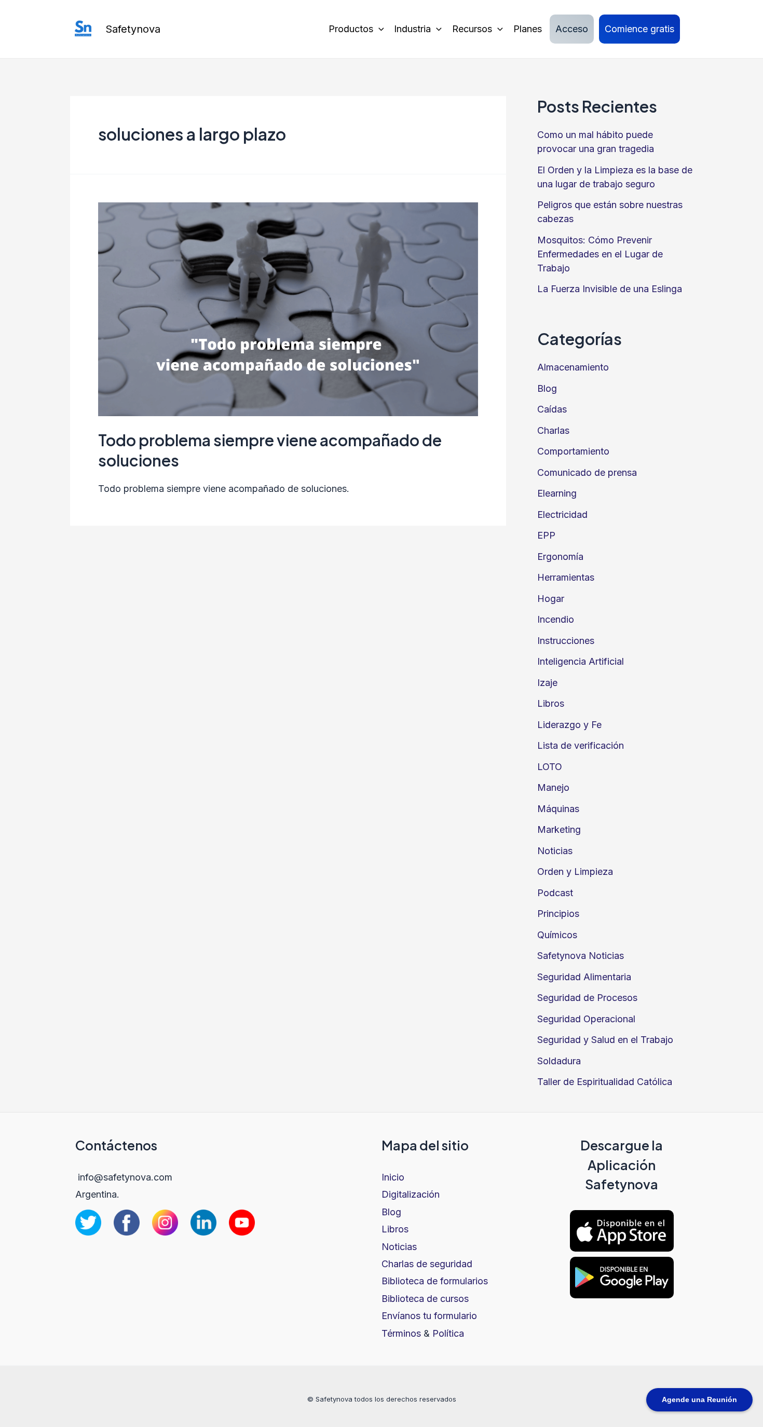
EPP (546, 535)
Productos (351, 28)
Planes (527, 28)
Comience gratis (639, 28)
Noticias (555, 850)
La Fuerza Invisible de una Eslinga (609, 288)
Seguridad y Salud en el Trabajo (605, 1039)
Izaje (547, 682)
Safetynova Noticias (580, 955)
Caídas (552, 409)
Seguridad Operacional (586, 1018)
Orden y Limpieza (575, 871)
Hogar (550, 598)
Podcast (555, 892)
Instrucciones (565, 640)
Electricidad (562, 514)
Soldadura (559, 1060)
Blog (547, 388)
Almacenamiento (573, 367)
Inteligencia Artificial (580, 661)
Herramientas (565, 577)
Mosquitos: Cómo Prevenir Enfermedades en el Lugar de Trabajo (600, 254)
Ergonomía (560, 556)
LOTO (549, 766)
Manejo (553, 787)
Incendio (555, 619)
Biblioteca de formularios (435, 1280)
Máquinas (558, 808)
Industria (412, 28)
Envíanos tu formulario (429, 1315)
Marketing (559, 829)
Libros (550, 703)
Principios (558, 913)
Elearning (557, 493)
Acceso (571, 28)
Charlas (553, 430)
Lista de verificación (580, 745)
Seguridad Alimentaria (584, 976)
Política (448, 1333)
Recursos (472, 28)
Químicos (557, 934)
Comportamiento (573, 451)
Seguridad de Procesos (587, 997)
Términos (401, 1333)
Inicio (393, 1177)
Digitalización (411, 1194)
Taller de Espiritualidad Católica (604, 1081)
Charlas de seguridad (427, 1263)
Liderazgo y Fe (569, 724)
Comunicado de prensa (587, 472)
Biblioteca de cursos (425, 1298)
